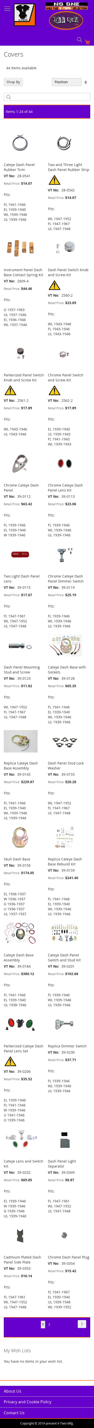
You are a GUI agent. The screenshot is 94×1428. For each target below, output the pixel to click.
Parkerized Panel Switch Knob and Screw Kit (24, 377)
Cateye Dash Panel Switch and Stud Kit (64, 957)
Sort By (43, 82)
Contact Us (14, 1413)
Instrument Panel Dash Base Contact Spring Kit (23, 272)
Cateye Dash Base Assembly (19, 957)
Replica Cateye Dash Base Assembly (21, 765)
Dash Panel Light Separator (62, 1164)
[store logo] (25, 15)
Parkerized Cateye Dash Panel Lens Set (23, 1048)
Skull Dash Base (17, 859)
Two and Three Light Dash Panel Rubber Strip (68, 167)
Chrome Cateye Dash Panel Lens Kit (65, 488)
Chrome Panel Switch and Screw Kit (65, 377)
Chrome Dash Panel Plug (68, 1257)
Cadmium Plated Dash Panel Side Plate (22, 1259)
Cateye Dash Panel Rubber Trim (19, 167)
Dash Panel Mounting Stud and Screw (22, 669)
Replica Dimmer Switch (67, 1046)
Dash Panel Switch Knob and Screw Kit (68, 272)
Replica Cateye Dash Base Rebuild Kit (65, 861)
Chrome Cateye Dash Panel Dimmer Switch (66, 579)
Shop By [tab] (13, 82)
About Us (12, 1391)
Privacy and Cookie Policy (27, 1402)
